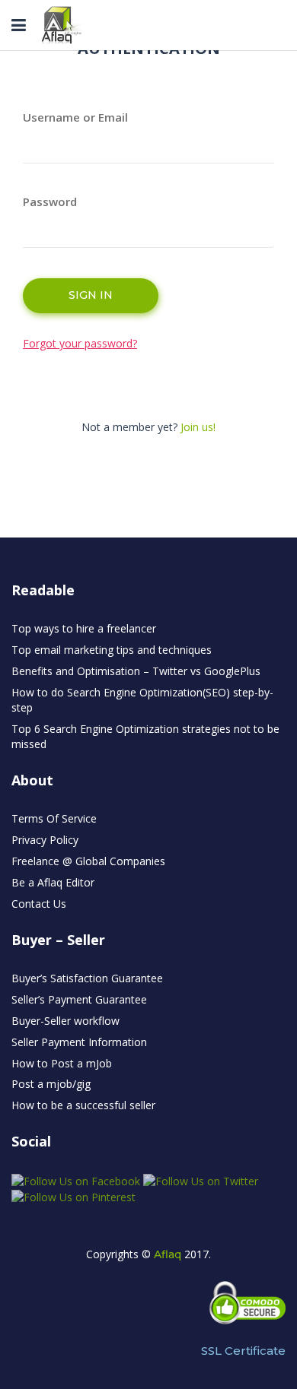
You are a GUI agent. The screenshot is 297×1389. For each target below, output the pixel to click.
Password (50, 201)
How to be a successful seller (83, 1105)
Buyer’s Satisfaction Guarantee (87, 978)
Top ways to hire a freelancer (83, 628)
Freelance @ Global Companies (88, 861)
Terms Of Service (54, 818)
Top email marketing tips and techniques (111, 649)
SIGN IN (91, 295)
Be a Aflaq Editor (52, 882)
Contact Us (38, 903)
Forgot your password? (80, 343)
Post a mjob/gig (51, 1084)
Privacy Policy (44, 839)
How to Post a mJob (61, 1063)
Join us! (198, 427)
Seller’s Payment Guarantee (79, 999)
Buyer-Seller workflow (65, 1020)
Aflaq (167, 1254)
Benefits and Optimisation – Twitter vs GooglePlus (135, 671)
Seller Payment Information (79, 1042)
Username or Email (75, 117)
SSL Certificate (243, 1350)
